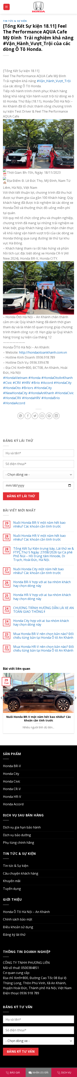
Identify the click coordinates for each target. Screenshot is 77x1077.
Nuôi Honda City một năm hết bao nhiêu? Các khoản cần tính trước (38, 571)
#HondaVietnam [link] (15, 378)
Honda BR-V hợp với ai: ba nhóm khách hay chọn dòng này (42, 584)
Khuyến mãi (11, 881)
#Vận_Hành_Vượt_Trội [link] (54, 81)
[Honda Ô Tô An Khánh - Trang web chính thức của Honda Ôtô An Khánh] (38, 7)
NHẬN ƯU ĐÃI (40, 1072)
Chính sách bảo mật (17, 919)
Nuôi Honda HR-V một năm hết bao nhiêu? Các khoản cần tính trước (39, 537)
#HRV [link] (26, 383)
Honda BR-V (12, 766)
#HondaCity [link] (62, 383)
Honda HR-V (12, 796)
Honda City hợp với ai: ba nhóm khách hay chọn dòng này (41, 622)
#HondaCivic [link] (64, 393)
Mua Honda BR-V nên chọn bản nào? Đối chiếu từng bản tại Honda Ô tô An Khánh (43, 636)
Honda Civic (11, 781)
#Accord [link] (47, 383)
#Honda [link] (34, 378)
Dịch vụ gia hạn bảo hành (22, 827)
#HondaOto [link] (12, 388)
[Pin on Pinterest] (49, 416)
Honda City (11, 773)
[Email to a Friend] (42, 416)
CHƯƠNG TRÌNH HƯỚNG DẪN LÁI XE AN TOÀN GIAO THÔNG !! (43, 610)
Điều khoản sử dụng (18, 927)
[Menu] (6, 7)
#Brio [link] (35, 383)
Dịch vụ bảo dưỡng (17, 835)
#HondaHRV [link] (31, 398)
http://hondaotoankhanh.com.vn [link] (43, 352)
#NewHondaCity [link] (15, 393)
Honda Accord (13, 804)
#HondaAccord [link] (14, 403)
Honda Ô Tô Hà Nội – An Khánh (26, 912)
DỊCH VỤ (66, 1072)
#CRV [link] (17, 383)
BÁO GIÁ (15, 1072)
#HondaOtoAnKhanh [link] (57, 378)
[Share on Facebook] (27, 416)
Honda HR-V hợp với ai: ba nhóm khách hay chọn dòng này (42, 597)
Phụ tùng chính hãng (18, 842)
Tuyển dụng (12, 888)
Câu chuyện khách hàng (20, 873)
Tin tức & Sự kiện (15, 20)
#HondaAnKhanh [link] (41, 393)
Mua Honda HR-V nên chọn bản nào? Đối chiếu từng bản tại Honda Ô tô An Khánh (43, 648)
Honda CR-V (12, 789)
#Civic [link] (7, 383)
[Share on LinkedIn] (56, 416)
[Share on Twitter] (35, 416)
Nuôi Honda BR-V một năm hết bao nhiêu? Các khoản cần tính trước (39, 524)
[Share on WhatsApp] (20, 416)
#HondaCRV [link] (12, 398)
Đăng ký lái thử (14, 934)
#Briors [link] (27, 388)
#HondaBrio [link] (50, 398)
